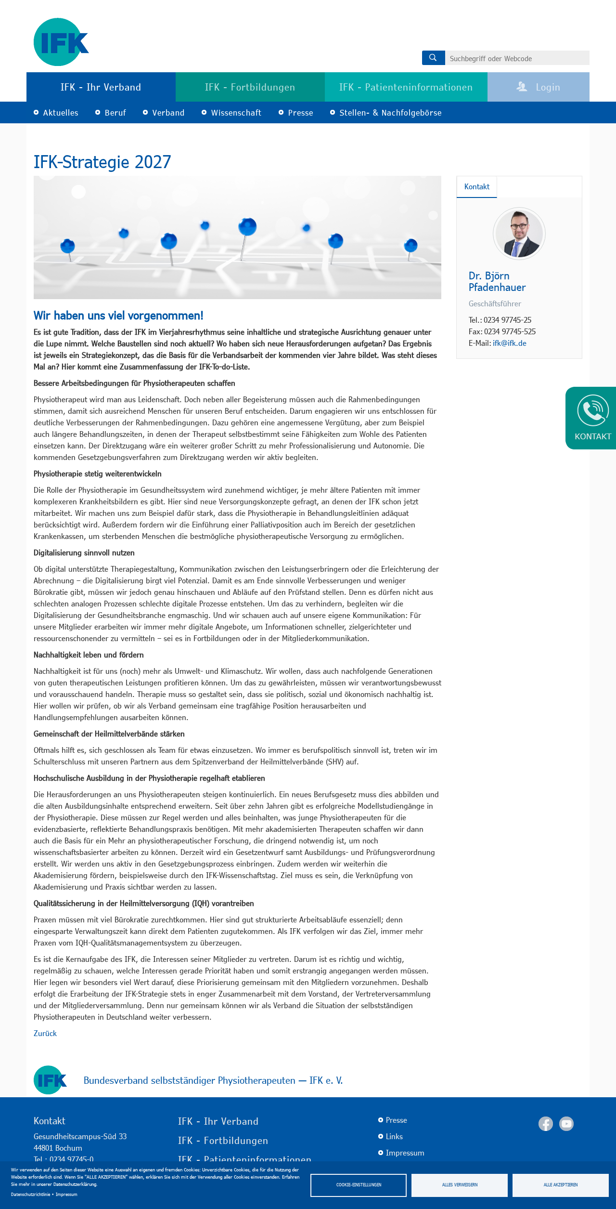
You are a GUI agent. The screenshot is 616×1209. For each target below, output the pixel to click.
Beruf (115, 112)
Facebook (546, 1124)
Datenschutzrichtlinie (30, 1194)
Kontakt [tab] (476, 186)
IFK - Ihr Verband (101, 86)
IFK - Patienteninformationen (406, 86)
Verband (169, 112)
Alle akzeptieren (561, 1184)
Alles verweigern (459, 1184)
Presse (300, 112)
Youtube (566, 1124)
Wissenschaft (236, 112)
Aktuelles (60, 112)
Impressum (66, 1194)
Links (394, 1136)
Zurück (45, 1033)
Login (547, 86)
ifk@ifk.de (509, 342)
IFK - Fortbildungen (250, 86)
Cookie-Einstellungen (358, 1184)
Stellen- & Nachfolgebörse (391, 112)
